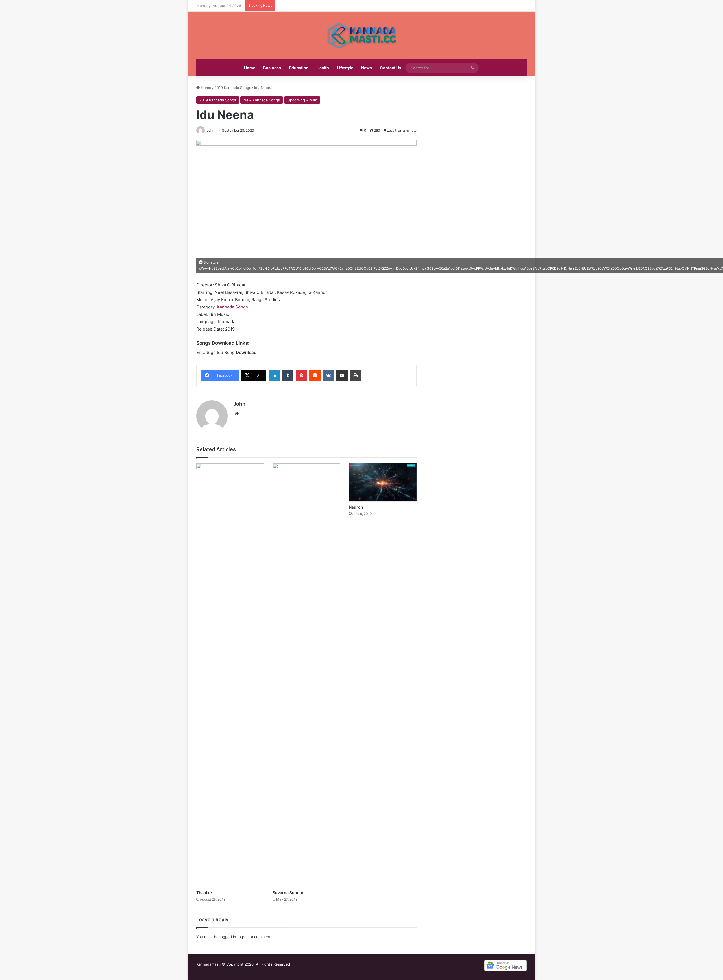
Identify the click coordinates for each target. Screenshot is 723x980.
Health (323, 67)
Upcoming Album (302, 100)
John (210, 130)
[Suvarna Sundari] (306, 675)
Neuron (356, 507)
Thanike (204, 892)
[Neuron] (383, 482)
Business (272, 67)
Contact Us (390, 67)
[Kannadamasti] (361, 35)
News (366, 67)
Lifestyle (345, 67)
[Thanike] (230, 675)
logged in (228, 937)
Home (249, 67)
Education (299, 67)
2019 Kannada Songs (232, 87)
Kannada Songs (232, 307)
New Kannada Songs (261, 100)
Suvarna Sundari (289, 892)
